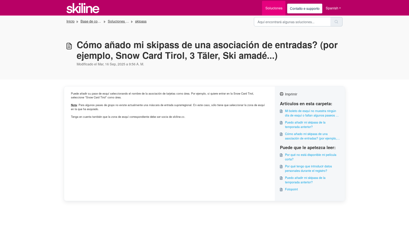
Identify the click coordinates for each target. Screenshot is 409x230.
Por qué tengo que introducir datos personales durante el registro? (308, 168)
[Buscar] (336, 21)
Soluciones (273, 8)
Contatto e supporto (305, 8)
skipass (141, 21)
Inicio (70, 21)
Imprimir (291, 94)
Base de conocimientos (98, 21)
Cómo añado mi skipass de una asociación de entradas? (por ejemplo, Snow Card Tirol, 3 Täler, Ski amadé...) (311, 136)
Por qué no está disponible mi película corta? (310, 156)
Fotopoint (291, 189)
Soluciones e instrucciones (128, 21)
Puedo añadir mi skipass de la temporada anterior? (305, 124)
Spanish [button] (332, 8)
